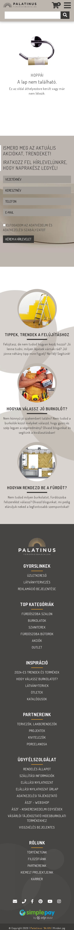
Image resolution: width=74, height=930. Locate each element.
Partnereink (37, 866)
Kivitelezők (37, 737)
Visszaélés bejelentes (37, 827)
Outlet (37, 647)
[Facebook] (33, 901)
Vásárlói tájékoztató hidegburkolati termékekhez (37, 818)
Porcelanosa (37, 744)
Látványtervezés (37, 582)
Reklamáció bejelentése (37, 589)
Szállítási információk (37, 776)
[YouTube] (50, 901)
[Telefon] (24, 901)
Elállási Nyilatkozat (37, 782)
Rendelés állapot (37, 769)
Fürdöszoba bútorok (37, 634)
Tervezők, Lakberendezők (37, 724)
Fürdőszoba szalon (37, 614)
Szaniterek (37, 627)
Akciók (37, 641)
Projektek (37, 731)
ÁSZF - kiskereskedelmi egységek (37, 809)
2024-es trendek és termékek (37, 672)
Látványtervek (37, 686)
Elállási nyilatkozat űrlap (37, 789)
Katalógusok (37, 699)
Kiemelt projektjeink (37, 872)
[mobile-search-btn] (65, 15)
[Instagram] (59, 901)
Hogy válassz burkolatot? (37, 679)
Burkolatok (37, 621)
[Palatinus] (67, 5)
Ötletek (37, 692)
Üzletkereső (37, 576)
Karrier (37, 879)
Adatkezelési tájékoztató (37, 796)
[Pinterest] (41, 901)
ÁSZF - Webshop (37, 803)
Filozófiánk (37, 859)
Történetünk (37, 852)
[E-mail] (15, 901)
